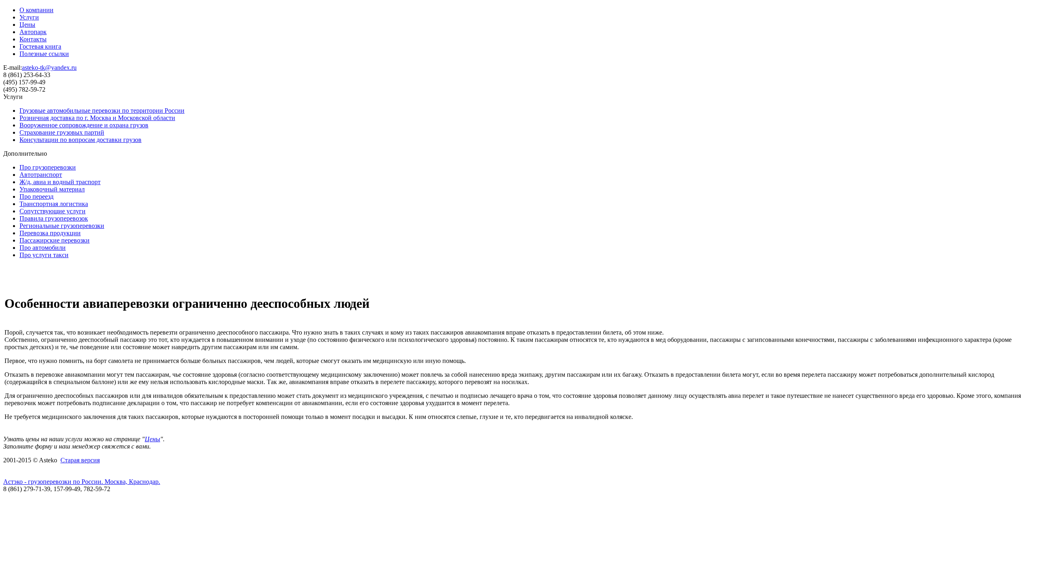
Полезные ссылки (44, 53)
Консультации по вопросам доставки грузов (80, 139)
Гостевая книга (40, 46)
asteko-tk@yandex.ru (49, 67)
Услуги (29, 17)
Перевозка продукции (50, 233)
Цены (27, 24)
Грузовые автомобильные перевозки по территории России (101, 110)
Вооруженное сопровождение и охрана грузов (83, 125)
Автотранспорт (40, 174)
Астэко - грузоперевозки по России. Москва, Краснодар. (81, 481)
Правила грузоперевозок (53, 218)
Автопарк (33, 31)
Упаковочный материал (52, 189)
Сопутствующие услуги (52, 211)
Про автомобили (42, 247)
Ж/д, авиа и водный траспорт (60, 181)
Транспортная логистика (53, 203)
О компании (36, 9)
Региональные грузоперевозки (61, 225)
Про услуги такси (44, 254)
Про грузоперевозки (47, 167)
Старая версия (80, 460)
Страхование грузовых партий (61, 132)
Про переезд (36, 196)
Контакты (33, 39)
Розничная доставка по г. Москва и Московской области (97, 117)
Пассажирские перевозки (54, 240)
